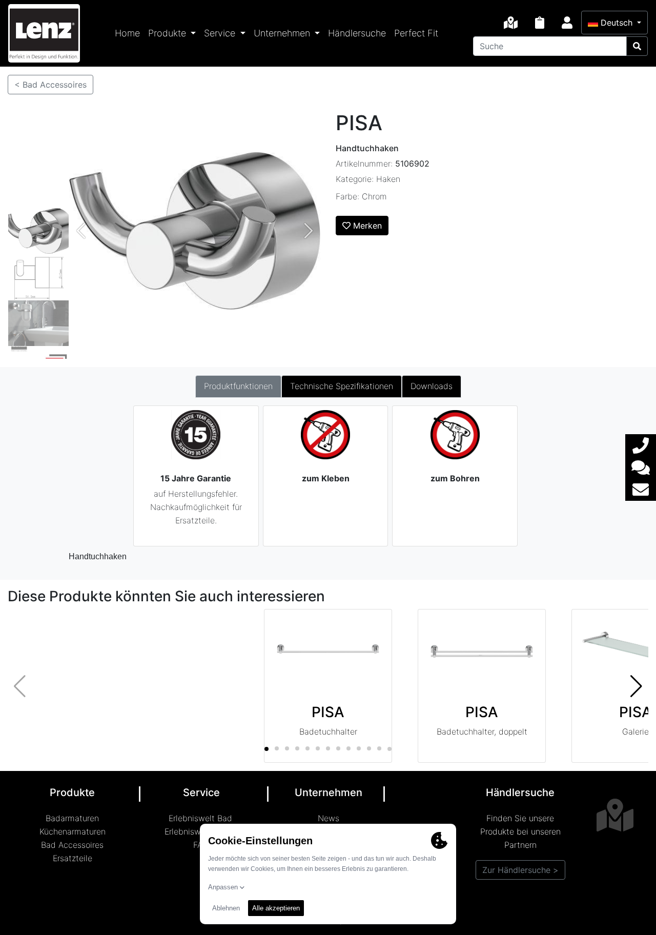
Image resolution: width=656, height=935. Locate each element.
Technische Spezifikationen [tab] (341, 386)
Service (221, 33)
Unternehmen (283, 33)
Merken (366, 225)
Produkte (168, 33)
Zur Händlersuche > (520, 870)
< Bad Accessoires (50, 84)
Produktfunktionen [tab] (238, 386)
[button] (636, 686)
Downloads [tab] (432, 386)
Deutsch (616, 22)
